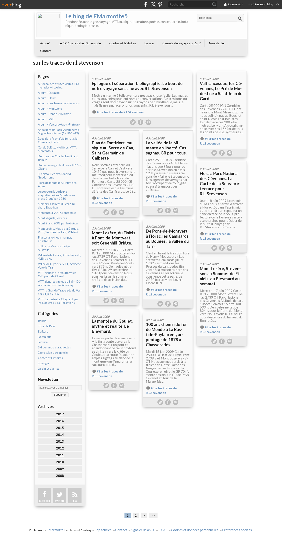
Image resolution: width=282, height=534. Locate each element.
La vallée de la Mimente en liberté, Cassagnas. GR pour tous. (167, 147)
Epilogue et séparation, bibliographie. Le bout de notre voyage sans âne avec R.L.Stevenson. (137, 86)
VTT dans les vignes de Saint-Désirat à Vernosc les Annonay (59, 283)
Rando (42, 321)
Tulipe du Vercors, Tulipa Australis (54, 248)
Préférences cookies (237, 530)
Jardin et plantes (48, 368)
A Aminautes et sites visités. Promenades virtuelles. (59, 85)
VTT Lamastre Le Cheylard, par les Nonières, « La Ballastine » (58, 301)
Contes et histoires (122, 43)
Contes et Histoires (50, 358)
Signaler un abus (143, 530)
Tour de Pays (46, 326)
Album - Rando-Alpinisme (54, 114)
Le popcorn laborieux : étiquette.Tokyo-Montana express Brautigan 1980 (57, 195)
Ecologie (43, 363)
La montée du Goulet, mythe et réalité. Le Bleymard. (112, 326)
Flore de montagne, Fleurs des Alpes (57, 184)
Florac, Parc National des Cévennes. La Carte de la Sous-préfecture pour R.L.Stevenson (220, 183)
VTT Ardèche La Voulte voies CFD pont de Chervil (57, 274)
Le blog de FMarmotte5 (96, 16)
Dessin (149, 43)
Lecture (43, 342)
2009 (60, 469)
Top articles (103, 530)
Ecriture (43, 331)
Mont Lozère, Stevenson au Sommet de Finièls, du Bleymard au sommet (220, 276)
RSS (75, 501)
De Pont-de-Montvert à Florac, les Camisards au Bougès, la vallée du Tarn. (167, 238)
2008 (60, 476)
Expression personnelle (53, 352)
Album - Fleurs (47, 98)
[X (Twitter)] (153, 4)
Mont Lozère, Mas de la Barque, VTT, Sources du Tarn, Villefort (58, 230)
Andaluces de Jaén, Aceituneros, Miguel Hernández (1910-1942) (59, 131)
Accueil (45, 43)
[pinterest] (160, 4)
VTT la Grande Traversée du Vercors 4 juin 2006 (60, 292)
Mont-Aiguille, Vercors (52, 218)
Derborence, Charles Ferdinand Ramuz (58, 158)
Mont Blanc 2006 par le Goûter (58, 223)
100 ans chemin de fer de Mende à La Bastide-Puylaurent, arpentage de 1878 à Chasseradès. (166, 334)
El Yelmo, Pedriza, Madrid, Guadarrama (55, 175)
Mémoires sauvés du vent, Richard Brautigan (57, 205)
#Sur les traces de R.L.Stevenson (120, 112)
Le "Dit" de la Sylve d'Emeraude (80, 43)
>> (153, 515)
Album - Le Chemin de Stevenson (59, 103)
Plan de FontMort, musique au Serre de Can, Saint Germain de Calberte (113, 150)
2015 (60, 428)
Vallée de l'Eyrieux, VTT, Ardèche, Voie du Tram (60, 265)
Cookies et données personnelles (194, 530)
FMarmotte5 (55, 530)
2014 (60, 434)
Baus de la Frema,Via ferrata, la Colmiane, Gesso (58, 140)
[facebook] (145, 4)
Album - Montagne (50, 108)
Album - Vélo (46, 119)
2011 (60, 455)
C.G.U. (162, 530)
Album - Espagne (48, 92)
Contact (46, 51)
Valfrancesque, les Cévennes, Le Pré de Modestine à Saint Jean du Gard (221, 91)
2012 (60, 448)
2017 (60, 414)
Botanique (44, 336)
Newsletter (217, 43)
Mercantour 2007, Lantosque (57, 212)
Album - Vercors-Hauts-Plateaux (59, 124)
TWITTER (60, 501)
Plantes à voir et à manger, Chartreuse (55, 239)
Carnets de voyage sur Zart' (181, 43)
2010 (60, 462)
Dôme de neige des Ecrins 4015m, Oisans (60, 166)
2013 (60, 441)
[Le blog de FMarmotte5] (48, 24)
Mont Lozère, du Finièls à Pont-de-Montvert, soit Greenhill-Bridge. (113, 237)
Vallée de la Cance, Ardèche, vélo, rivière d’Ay (59, 256)
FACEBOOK (44, 501)
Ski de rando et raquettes (54, 347)
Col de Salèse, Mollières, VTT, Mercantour (57, 149)
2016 (60, 421)
